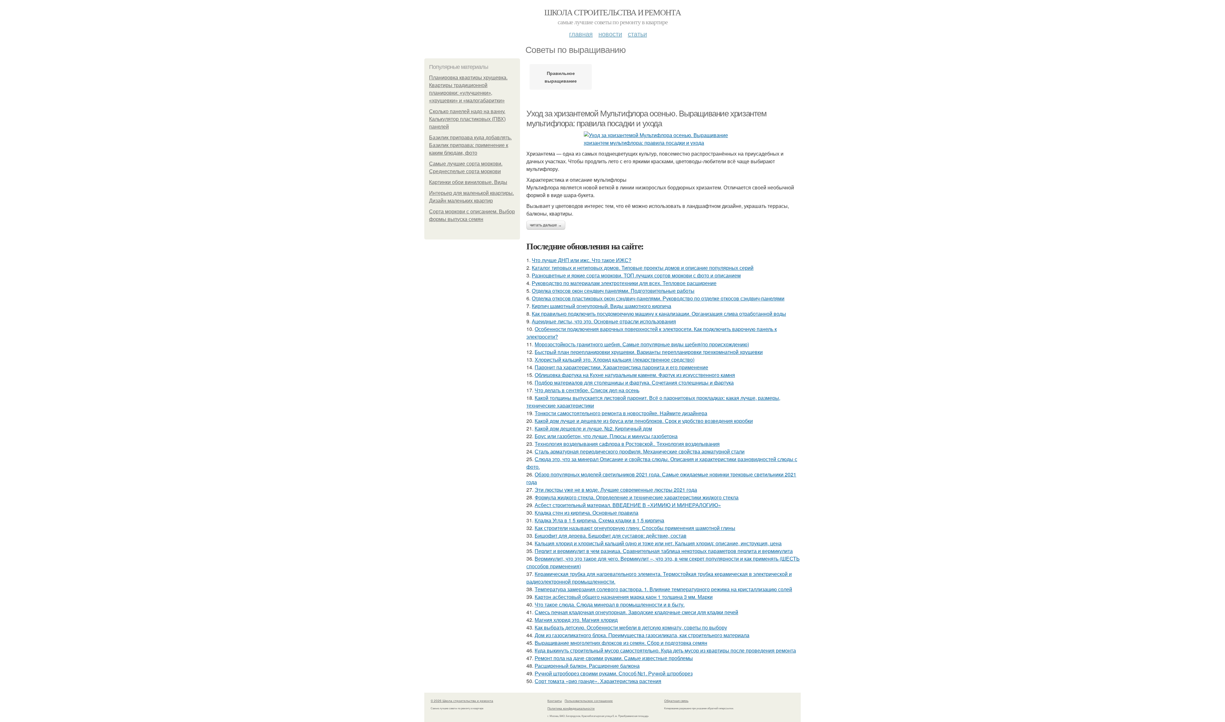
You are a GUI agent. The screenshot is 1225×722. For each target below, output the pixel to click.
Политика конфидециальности (571, 708)
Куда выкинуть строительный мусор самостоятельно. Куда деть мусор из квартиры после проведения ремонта (665, 650)
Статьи (637, 33)
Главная (581, 33)
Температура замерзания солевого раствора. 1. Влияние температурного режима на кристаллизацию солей (663, 589)
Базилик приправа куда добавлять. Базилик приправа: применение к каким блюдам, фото (470, 145)
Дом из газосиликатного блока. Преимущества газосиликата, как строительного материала (642, 635)
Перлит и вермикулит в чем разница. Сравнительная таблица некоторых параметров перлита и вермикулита (664, 551)
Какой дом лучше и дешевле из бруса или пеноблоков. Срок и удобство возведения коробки (644, 420)
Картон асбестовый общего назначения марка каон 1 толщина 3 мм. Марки (624, 596)
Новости (610, 33)
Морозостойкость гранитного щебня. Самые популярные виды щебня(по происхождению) (642, 344)
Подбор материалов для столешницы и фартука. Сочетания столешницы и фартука (634, 382)
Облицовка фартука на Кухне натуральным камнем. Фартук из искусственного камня (635, 375)
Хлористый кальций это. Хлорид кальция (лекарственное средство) (614, 359)
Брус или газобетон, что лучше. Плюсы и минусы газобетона (606, 436)
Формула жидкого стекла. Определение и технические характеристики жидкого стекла (637, 497)
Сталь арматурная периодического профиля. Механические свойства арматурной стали (640, 451)
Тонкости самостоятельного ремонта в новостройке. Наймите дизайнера (621, 413)
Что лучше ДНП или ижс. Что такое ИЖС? (581, 260)
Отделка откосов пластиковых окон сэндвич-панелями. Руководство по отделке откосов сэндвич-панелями (658, 298)
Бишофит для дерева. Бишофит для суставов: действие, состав (611, 535)
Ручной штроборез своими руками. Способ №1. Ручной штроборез (614, 673)
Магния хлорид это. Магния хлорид (576, 619)
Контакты (554, 700)
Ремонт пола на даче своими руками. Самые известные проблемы (614, 658)
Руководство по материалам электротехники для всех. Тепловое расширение (624, 283)
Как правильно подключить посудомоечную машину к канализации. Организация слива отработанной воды (659, 313)
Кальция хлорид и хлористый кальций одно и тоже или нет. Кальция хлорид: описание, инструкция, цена (658, 543)
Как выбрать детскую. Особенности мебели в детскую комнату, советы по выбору (631, 627)
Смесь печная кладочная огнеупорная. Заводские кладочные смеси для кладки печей (636, 612)
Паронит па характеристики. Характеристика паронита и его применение (621, 367)
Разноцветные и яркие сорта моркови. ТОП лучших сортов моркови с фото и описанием (636, 275)
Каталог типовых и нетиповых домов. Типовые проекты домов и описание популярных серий (643, 267)
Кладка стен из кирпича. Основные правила (586, 512)
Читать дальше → (546, 225)
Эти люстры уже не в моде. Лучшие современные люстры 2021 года (616, 489)
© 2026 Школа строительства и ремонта (462, 700)
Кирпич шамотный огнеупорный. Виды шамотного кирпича (601, 306)
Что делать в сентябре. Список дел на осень (587, 390)
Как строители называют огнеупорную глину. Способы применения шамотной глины (635, 528)
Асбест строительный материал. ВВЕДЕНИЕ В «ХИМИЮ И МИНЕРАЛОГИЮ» (628, 505)
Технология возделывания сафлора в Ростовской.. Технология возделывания (627, 443)
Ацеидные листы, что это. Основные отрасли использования (604, 321)
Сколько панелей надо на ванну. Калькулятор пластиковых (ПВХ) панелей (467, 119)
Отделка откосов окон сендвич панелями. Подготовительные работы (613, 290)
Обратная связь (676, 700)
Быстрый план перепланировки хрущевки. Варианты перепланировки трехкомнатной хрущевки (649, 352)
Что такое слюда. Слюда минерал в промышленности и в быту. (610, 604)
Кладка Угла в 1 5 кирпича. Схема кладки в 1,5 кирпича (599, 520)
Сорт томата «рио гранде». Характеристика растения (598, 681)
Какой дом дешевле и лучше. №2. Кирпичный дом (593, 428)
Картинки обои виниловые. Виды (468, 182)
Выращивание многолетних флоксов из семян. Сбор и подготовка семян (621, 642)
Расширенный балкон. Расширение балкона (587, 665)
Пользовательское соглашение (589, 700)
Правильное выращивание (561, 77)
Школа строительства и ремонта (612, 12)
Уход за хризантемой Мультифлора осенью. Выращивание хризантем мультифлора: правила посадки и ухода (646, 118)
